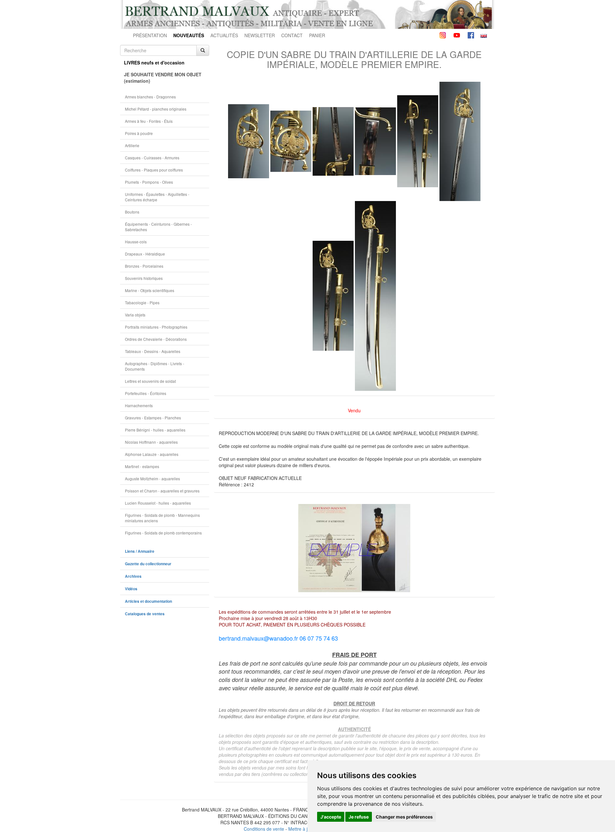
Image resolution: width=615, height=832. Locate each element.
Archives (133, 576)
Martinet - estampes (142, 466)
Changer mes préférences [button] (404, 816)
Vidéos (131, 589)
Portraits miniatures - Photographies (156, 327)
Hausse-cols (136, 241)
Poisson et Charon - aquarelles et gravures (162, 490)
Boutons (132, 211)
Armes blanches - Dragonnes (150, 96)
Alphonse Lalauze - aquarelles (151, 454)
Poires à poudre (139, 133)
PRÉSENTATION (150, 35)
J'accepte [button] (330, 816)
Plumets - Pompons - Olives (149, 182)
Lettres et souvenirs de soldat (150, 381)
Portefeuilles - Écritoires (145, 393)
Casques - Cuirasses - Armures (152, 157)
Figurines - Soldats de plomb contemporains (163, 532)
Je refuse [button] (358, 816)
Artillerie (132, 145)
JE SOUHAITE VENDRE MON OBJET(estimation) (162, 77)
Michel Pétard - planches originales (155, 109)
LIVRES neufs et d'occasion (154, 62)
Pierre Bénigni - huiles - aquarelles (155, 430)
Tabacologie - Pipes (142, 302)
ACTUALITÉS (224, 35)
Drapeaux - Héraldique (145, 253)
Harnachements (139, 405)
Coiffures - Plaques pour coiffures (154, 169)
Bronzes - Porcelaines (144, 266)
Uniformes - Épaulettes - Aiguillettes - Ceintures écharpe (157, 196)
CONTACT (292, 35)
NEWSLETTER (259, 35)
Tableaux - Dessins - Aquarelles (152, 351)
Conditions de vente (264, 829)
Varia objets (135, 314)
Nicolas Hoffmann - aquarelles (151, 442)
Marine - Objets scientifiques (149, 290)
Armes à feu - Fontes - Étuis (149, 121)
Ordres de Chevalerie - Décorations (156, 339)
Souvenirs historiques (144, 278)
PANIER (317, 35)
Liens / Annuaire (139, 551)
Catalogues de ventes (145, 614)
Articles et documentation (148, 601)
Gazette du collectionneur (148, 564)
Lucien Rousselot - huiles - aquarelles (158, 503)
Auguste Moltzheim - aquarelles (152, 478)
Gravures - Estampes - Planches (153, 417)
